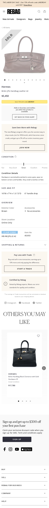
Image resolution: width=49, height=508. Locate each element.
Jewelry (38, 19)
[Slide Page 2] (22, 401)
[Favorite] (38, 335)
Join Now (24, 147)
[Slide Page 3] (26, 401)
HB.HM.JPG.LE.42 (9, 236)
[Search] (39, 11)
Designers (21, 19)
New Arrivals (8, 19)
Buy (3, 469)
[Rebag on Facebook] (5, 449)
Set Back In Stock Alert (24, 117)
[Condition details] (15, 157)
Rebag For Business (12, 485)
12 (24, 82)
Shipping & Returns (13, 245)
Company (6, 493)
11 (44, 80)
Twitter (39, 303)
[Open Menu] (4, 11)
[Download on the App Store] (26, 449)
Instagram (11, 303)
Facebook (26, 303)
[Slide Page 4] (30, 401)
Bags (30, 19)
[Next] (44, 368)
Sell (4, 477)
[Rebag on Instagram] (10, 449)
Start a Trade (24, 269)
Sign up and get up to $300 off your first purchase (22, 424)
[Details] (34, 255)
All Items (6, 27)
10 (40, 80)
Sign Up (17, 439)
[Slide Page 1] (18, 401)
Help (4, 501)
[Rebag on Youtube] (17, 449)
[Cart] (44, 11)
